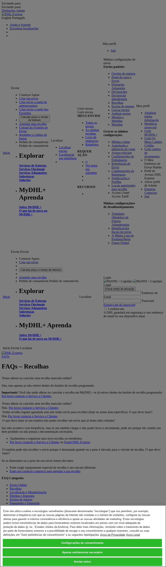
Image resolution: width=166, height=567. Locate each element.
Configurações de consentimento (82, 542)
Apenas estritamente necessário (82, 552)
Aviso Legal (133, 534)
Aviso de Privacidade (112, 534)
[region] (83, 536)
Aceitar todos (82, 561)
